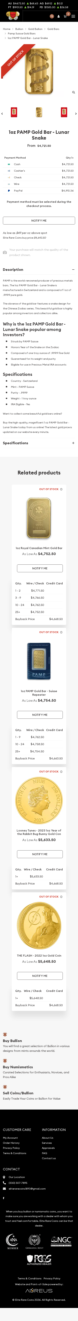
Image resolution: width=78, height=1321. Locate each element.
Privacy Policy (11, 1148)
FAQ (44, 1153)
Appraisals (48, 1148)
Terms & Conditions (14, 1153)
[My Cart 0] (66, 16)
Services (47, 1142)
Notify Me (39, 220)
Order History (11, 1142)
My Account (10, 1137)
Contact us (49, 1158)
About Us (47, 1137)
